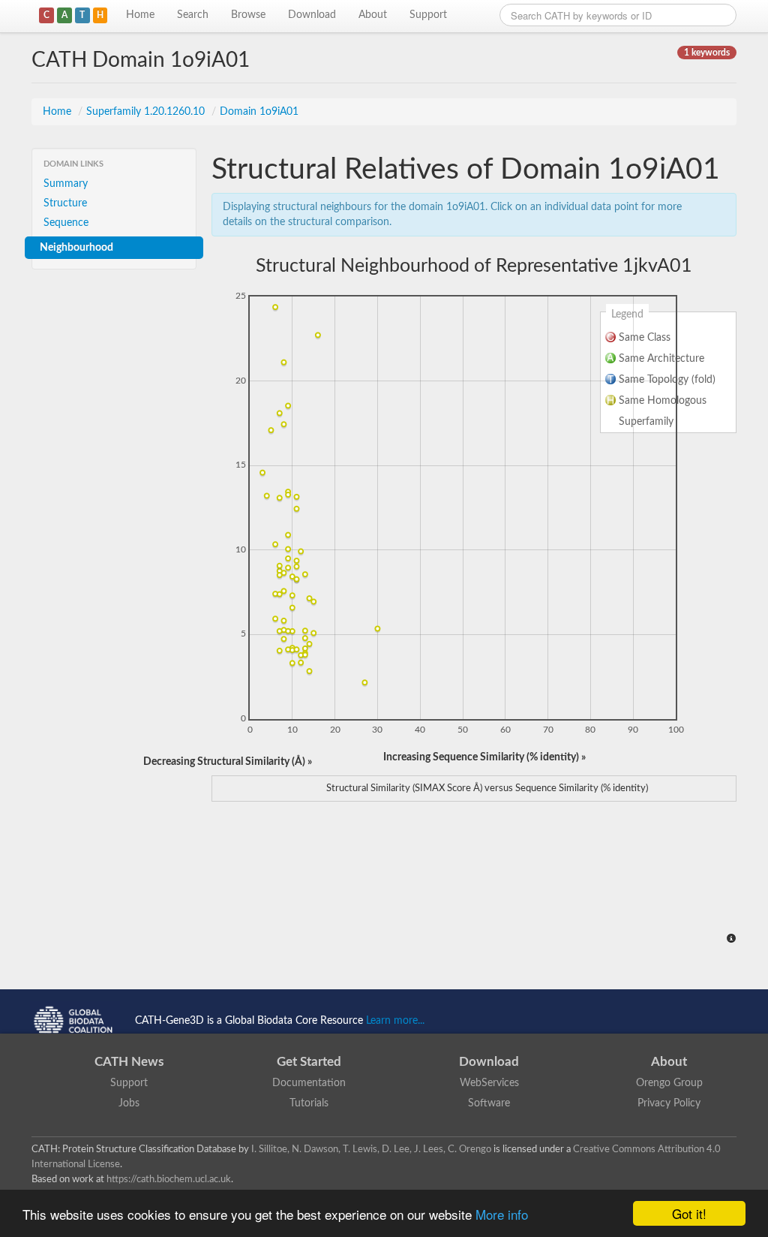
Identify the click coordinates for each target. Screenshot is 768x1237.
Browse (248, 15)
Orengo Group (669, 1083)
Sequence (66, 223)
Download (312, 15)
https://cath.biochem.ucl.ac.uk (168, 1179)
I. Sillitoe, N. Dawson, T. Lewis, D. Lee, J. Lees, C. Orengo (371, 1149)
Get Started (309, 1061)
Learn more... (395, 1021)
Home (140, 15)
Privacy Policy (669, 1103)
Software (489, 1103)
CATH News (129, 1061)
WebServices (489, 1083)
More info (502, 1214)
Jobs (129, 1103)
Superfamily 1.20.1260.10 (147, 112)
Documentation (309, 1083)
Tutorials (309, 1103)
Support (428, 15)
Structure (65, 203)
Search (192, 15)
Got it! (689, 1213)
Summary (66, 184)
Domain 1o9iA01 (259, 112)
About (372, 15)
